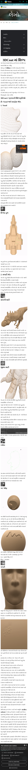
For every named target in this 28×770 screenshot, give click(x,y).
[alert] (14, 757)
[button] (13, 767)
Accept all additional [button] (14, 761)
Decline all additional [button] (14, 765)
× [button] (26, 745)
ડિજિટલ (8, 68)
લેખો (7, 22)
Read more (9, 750)
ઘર (1, 22)
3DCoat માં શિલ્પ (7, 41)
